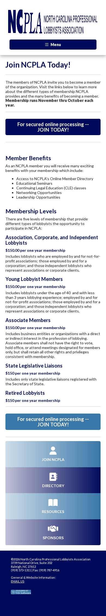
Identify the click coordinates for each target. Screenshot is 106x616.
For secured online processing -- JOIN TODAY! (53, 127)
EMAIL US (17, 581)
